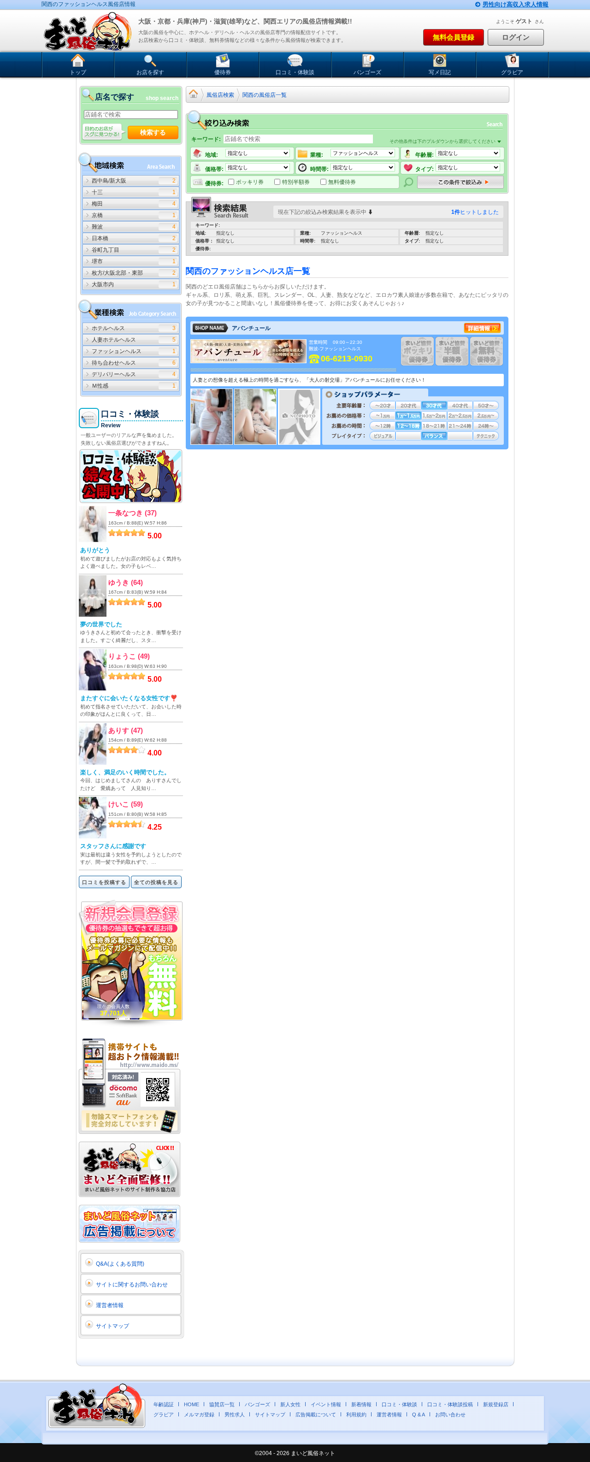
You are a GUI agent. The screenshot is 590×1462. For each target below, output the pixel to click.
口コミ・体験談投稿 (450, 1404)
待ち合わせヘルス (114, 363)
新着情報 (361, 1404)
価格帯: (214, 169)
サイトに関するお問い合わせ (132, 1284)
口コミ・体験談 (295, 72)
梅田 (97, 203)
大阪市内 (103, 284)
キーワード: (206, 139)
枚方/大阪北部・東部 (117, 273)
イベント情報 (326, 1404)
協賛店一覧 (222, 1404)
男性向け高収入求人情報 (516, 4)
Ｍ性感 (100, 386)
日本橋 (100, 238)
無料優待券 (342, 182)
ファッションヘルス (117, 351)
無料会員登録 (453, 37)
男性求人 (234, 1414)
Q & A (418, 1414)
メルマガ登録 (199, 1414)
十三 (97, 192)
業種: (316, 155)
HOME (191, 1404)
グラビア (512, 72)
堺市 (97, 261)
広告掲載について (315, 1414)
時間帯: (319, 169)
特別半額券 (296, 182)
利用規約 (356, 1414)
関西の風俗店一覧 (264, 95)
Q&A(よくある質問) (120, 1264)
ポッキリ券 (250, 182)
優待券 (222, 72)
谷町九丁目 (105, 250)
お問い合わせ (450, 1414)
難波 (97, 227)
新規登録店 (495, 1404)
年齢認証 (163, 1404)
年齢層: (424, 155)
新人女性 (290, 1404)
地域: (211, 155)
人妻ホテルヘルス (114, 339)
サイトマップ (112, 1326)
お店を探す (150, 72)
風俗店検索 (220, 95)
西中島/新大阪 (109, 180)
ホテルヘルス (108, 328)
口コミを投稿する (104, 882)
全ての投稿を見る (156, 882)
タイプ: (424, 169)
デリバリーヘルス (114, 374)
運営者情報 (110, 1305)
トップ (78, 72)
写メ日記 (440, 72)
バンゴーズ (367, 72)
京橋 (97, 215)
